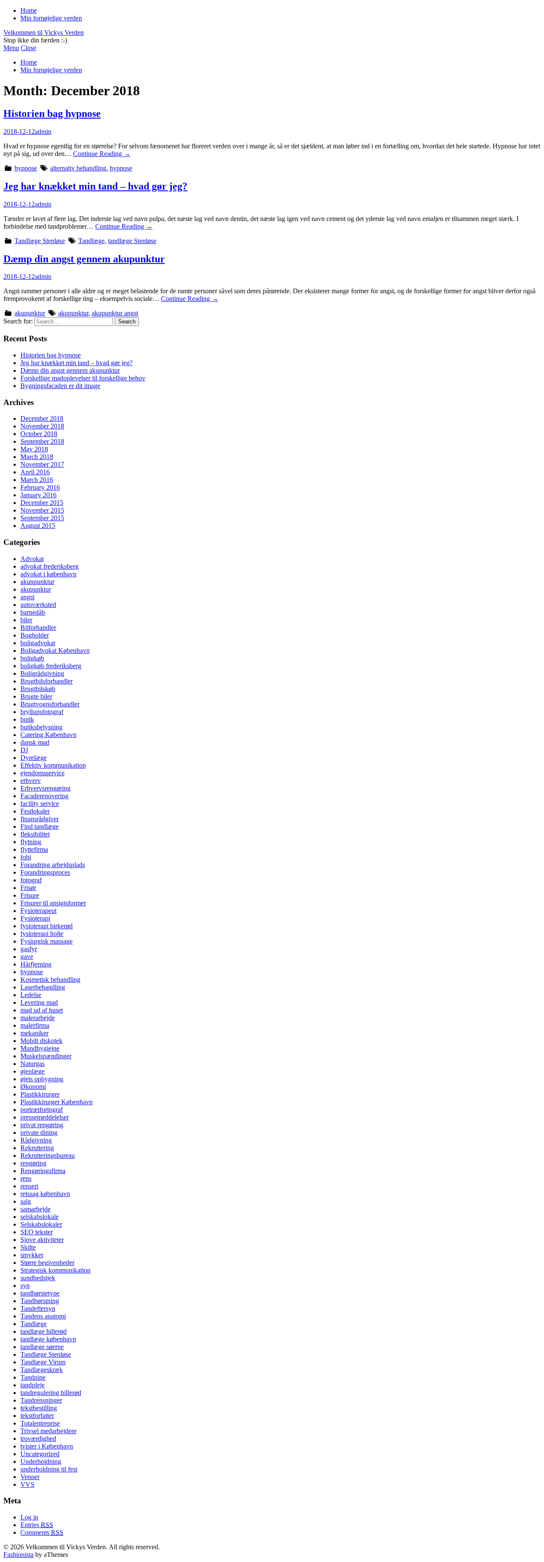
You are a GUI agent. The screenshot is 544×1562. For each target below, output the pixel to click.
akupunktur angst (115, 313)
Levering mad (39, 1002)
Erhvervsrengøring (45, 788)
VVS (27, 1484)
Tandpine (32, 1377)
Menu (11, 47)
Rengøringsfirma (42, 1170)
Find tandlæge (39, 826)
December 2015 (41, 502)
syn (25, 1285)
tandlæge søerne (42, 1346)
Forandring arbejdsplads (52, 864)
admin (43, 131)
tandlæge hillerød (43, 1331)
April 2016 (35, 472)
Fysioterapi (35, 918)
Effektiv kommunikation (53, 765)
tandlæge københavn (48, 1339)
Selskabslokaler (41, 1224)
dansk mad (34, 742)
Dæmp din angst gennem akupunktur (84, 258)
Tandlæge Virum (42, 1362)
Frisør (28, 887)
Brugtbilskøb (37, 688)
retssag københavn (45, 1193)
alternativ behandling (78, 168)
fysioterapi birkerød (46, 926)
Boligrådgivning (42, 673)
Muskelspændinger (45, 1056)
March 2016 (36, 479)
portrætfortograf (41, 1109)
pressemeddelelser (44, 1117)
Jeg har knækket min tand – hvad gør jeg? (95, 186)
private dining (38, 1132)
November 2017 (42, 464)
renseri (29, 1186)
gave (26, 956)
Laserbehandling (42, 987)
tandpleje (32, 1385)
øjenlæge (32, 1071)
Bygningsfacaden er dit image (60, 385)
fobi (25, 857)
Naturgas (32, 1063)
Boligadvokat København (55, 650)
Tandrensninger (41, 1400)
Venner (30, 1476)
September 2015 (42, 518)
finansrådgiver (39, 818)
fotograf (31, 880)
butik (27, 719)
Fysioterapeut (38, 910)
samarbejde (35, 1209)
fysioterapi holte (41, 933)
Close (28, 47)
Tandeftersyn (37, 1308)
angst (27, 597)
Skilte (28, 1247)
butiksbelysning (41, 727)
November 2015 (42, 510)
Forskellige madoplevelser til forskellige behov (82, 378)
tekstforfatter (37, 1415)
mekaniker (34, 1033)
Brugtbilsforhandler (46, 681)
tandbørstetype (40, 1293)
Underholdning (40, 1461)
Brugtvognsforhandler (49, 704)
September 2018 (42, 441)
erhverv (30, 780)
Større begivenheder (47, 1262)
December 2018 (41, 418)
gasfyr (28, 949)
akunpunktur (37, 581)
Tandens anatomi (43, 1316)
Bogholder (34, 635)
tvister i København (46, 1446)
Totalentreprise (40, 1423)
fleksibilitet (35, 834)
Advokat (32, 558)
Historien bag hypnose (52, 113)
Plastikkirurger (40, 1094)
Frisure (29, 895)
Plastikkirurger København (56, 1102)
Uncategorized (40, 1453)
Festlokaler (35, 811)
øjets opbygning (41, 1079)
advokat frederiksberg (49, 566)
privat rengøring (41, 1124)
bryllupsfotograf (41, 711)
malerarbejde (37, 1017)
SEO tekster (36, 1232)
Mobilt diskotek (41, 1040)
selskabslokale (39, 1216)
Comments (41, 1532)
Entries (36, 1524)
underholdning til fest (48, 1469)
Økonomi (33, 1086)
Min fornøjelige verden (51, 18)
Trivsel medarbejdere (48, 1430)
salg (25, 1201)
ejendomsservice (42, 773)
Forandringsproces (45, 872)
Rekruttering (37, 1147)
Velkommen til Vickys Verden (43, 32)
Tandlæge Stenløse (39, 240)
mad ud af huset (41, 1010)
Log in (29, 1517)
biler (26, 620)
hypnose (25, 168)
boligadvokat (37, 642)
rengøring (33, 1163)
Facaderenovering (44, 795)
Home (28, 10)
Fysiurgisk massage (46, 941)
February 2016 (40, 487)
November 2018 (42, 426)
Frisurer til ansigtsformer (53, 903)
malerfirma (34, 1025)
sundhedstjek (37, 1277)
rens (25, 1178)
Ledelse (30, 994)
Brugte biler (36, 696)
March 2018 (36, 456)
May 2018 (34, 449)
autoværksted (38, 604)
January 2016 (38, 495)
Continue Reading (101, 153)
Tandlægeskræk (41, 1369)
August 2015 (37, 525)
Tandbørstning (39, 1300)
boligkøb (32, 658)
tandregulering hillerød (50, 1392)
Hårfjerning (35, 964)
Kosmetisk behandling (50, 979)
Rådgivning (36, 1140)
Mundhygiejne (40, 1048)
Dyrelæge (33, 757)
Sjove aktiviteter (42, 1239)
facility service (39, 803)
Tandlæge (91, 240)
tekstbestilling (38, 1408)
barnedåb (32, 612)
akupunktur (29, 313)
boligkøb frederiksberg (50, 665)
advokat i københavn (48, 574)
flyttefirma (34, 849)
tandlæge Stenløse (132, 240)
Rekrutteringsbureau (47, 1155)
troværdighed (38, 1438)
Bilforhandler (38, 627)
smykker (31, 1255)
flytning (30, 841)
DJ (24, 750)
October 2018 (38, 433)
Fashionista (18, 1554)
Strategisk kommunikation (55, 1270)
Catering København (48, 734)
